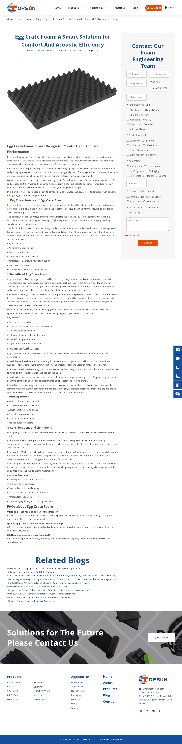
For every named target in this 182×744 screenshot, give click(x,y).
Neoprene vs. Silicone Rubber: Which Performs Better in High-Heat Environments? (48, 590)
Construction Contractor (142, 124)
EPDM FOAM (13, 682)
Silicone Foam (40, 699)
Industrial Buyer (138, 129)
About (108, 682)
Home (107, 676)
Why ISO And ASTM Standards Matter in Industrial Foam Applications (41, 593)
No (139, 213)
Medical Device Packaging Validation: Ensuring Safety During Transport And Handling (49, 582)
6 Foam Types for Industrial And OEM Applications (32, 571)
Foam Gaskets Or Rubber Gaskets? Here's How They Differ (37, 586)
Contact (109, 701)
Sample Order (136, 196)
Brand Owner (153, 110)
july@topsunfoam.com (153, 688)
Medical (149, 175)
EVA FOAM (39, 682)
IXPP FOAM (12, 699)
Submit (148, 242)
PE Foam (149, 140)
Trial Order (154, 196)
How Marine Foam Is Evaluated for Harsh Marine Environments (39, 597)
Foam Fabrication (138, 150)
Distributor (135, 110)
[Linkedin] (153, 711)
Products (110, 689)
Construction (153, 166)
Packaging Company (140, 119)
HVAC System (136, 171)
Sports (162, 175)
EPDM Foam (151, 145)
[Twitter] (159, 711)
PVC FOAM (39, 695)
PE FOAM (11, 686)
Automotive (135, 166)
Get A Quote (153, 8)
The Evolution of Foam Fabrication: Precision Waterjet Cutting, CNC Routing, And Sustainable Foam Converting (61, 575)
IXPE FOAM (12, 695)
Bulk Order (135, 201)
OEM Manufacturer (139, 115)
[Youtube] (141, 711)
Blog (106, 695)
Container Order (154, 201)
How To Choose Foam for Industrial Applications (31, 600)
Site (96, 50)
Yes (131, 213)
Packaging (154, 171)
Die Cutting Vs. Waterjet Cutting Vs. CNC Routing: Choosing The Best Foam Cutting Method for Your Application (62, 579)
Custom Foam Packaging (142, 154)
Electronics (135, 175)
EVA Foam (134, 140)
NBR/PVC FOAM (42, 691)
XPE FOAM (12, 690)
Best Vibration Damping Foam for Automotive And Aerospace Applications (44, 568)
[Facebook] (147, 711)
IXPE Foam (134, 145)
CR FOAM (38, 686)
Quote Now (161, 637)
